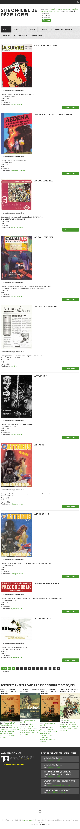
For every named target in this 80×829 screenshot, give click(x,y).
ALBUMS (68, 725)
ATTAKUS (39, 444)
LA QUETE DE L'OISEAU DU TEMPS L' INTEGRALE (69, 690)
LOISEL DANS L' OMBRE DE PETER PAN (57, 790)
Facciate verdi (44, 824)
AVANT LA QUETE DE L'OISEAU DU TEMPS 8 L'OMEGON (8, 691)
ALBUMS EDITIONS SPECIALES (27, 727)
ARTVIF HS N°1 (42, 376)
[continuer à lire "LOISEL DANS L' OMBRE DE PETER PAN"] (30, 706)
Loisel (16, 29)
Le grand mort (37, 36)
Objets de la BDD (16, 609)
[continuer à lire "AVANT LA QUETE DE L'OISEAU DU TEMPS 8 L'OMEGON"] (10, 708)
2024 (10, 727)
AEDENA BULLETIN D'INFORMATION (53, 114)
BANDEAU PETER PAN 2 (46, 583)
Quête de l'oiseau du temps (61, 29)
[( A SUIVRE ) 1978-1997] (16, 66)
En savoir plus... (70, 107)
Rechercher (46, 15)
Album (31, 724)
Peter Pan (43, 29)
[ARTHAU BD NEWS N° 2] (16, 327)
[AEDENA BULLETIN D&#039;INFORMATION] (16, 133)
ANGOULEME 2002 (43, 180)
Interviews (14, 366)
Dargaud (3, 733)
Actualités (66, 9)
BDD (24, 29)
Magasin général (20, 36)
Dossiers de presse (17, 227)
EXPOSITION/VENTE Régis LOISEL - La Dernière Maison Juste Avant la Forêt (57, 773)
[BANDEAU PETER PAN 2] (16, 587)
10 (50, 669)
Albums (66, 721)
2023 (68, 727)
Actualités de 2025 (54, 760)
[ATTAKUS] (16, 465)
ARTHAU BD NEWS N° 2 (46, 306)
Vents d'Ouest (30, 730)
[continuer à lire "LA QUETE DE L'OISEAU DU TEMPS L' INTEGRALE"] (70, 706)
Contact (24, 759)
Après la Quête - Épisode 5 (53, 758)
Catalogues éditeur (17, 504)
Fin (58, 669)
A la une (59, 9)
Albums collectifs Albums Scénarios (7, 724)
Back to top (40, 811)
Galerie (32, 29)
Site (29, 759)
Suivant (54, 669)
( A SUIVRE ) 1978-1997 (45, 45)
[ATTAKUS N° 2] (16, 534)
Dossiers (6, 36)
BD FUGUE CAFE (42, 618)
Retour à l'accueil (28, 820)
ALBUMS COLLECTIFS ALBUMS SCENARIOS (7, 735)
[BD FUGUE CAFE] (16, 629)
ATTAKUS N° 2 (41, 514)
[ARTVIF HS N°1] (16, 396)
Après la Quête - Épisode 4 (53, 765)
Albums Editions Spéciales (56, 792)
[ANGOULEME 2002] (16, 195)
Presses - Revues (16, 105)
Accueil (52, 9)
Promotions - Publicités (18, 171)
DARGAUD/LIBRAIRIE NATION (47, 740)
